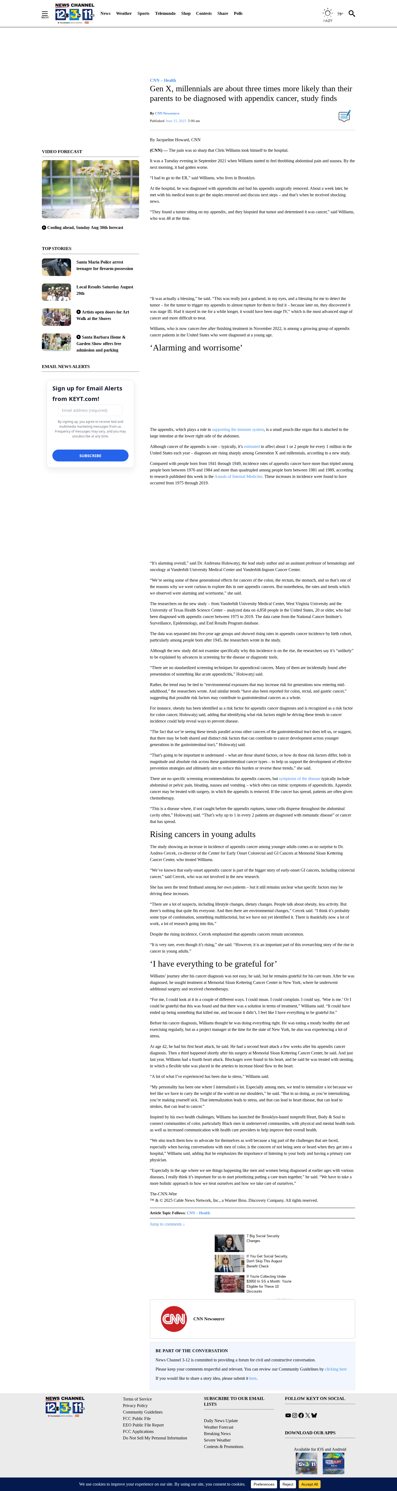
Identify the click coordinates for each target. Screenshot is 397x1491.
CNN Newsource (167, 113)
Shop (186, 13)
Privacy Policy (135, 1405)
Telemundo (165, 13)
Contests (204, 13)
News (105, 13)
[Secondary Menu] (49, 13)
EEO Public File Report (143, 1425)
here (253, 1378)
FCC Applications (138, 1431)
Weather (124, 13)
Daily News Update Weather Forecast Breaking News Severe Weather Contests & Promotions (223, 1433)
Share (222, 13)
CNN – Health (198, 1213)
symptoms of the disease (299, 778)
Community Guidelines (143, 1412)
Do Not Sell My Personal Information (155, 1438)
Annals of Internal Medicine (238, 476)
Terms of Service (137, 1399)
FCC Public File (137, 1418)
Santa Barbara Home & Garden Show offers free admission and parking (101, 343)
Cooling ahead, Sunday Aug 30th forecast (85, 227)
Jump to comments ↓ (167, 1224)
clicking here (336, 1369)
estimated (252, 446)
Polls (238, 13)
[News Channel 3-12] (74, 13)
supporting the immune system (238, 429)
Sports (143, 13)
